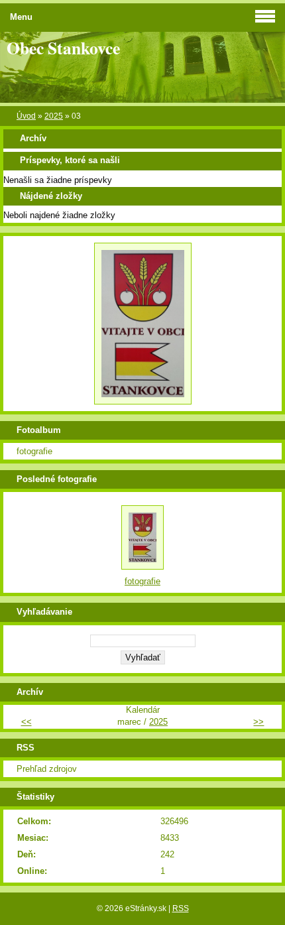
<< (26, 722)
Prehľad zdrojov (47, 769)
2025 (53, 116)
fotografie (34, 451)
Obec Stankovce (63, 47)
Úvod (26, 116)
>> (258, 722)
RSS (180, 908)
